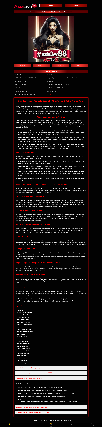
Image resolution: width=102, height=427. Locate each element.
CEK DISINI (50, 94)
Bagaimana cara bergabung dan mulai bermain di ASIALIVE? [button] (34, 373)
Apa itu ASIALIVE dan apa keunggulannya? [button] (28, 368)
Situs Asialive (25, 279)
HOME (10, 426)
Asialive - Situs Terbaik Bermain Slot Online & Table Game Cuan (51, 11)
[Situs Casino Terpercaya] (25, 5)
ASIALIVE (49, 74)
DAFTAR (71, 426)
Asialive (18, 106)
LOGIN (30, 426)
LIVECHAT (91, 425)
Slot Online (58, 122)
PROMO (51, 426)
